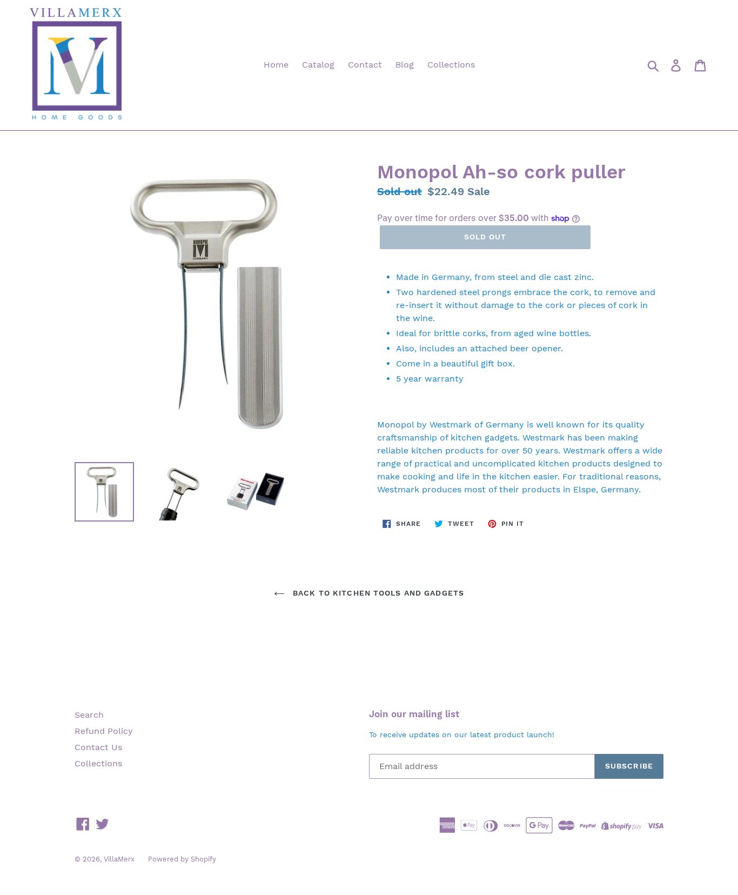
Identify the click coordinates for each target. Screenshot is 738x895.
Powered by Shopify (182, 859)
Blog (404, 64)
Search (89, 715)
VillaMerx (119, 859)
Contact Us (98, 747)
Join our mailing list (414, 714)
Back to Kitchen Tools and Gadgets (377, 593)
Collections (451, 64)
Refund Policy (104, 731)
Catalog (318, 64)
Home (276, 64)
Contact (365, 64)
